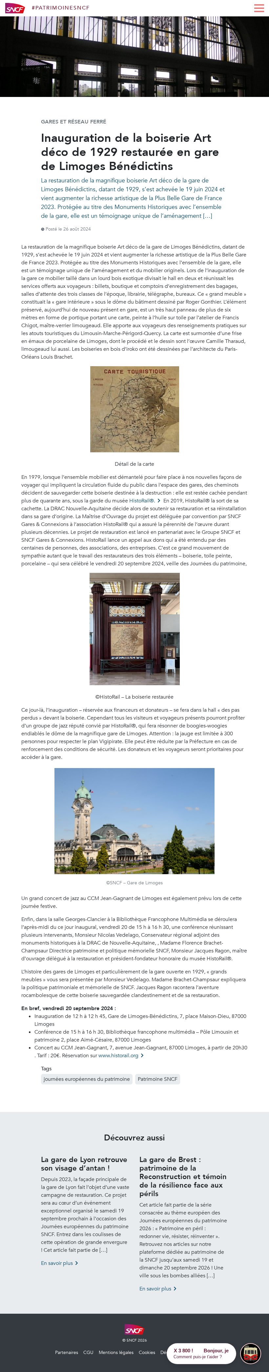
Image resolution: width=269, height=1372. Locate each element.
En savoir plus (57, 1263)
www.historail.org (118, 1055)
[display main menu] (259, 8)
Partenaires (66, 1352)
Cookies (147, 1352)
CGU (88, 1352)
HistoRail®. (142, 500)
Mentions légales (116, 1352)
